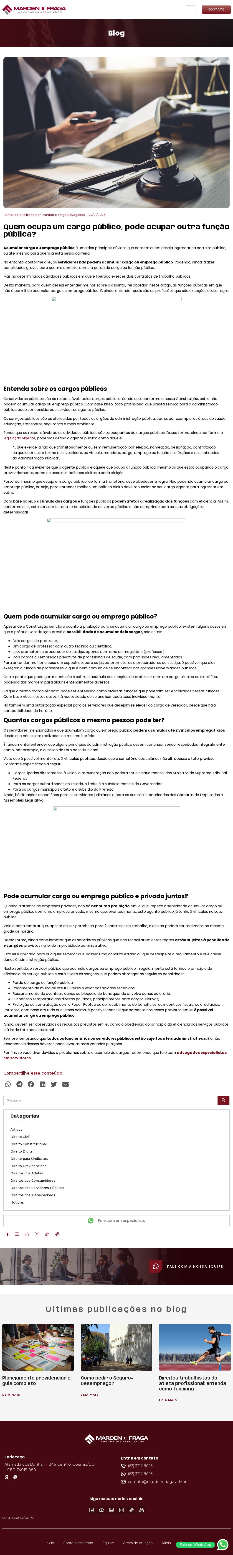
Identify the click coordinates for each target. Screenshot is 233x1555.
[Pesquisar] (223, 1100)
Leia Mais (11, 1394)
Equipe (108, 1543)
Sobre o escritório (78, 1543)
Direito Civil (20, 1137)
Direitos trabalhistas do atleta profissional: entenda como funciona (192, 1384)
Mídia (166, 1543)
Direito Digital (21, 1151)
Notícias (17, 1202)
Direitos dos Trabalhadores (32, 1195)
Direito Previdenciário (28, 1166)
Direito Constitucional (28, 1144)
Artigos (16, 1129)
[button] (191, 10)
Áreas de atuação (138, 1543)
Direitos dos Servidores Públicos (37, 1188)
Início (49, 1543)
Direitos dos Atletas (26, 1173)
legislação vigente (19, 438)
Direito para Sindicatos (29, 1159)
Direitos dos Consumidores (32, 1180)
